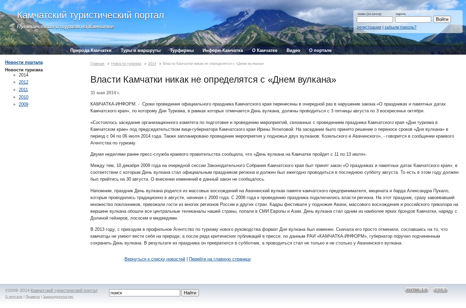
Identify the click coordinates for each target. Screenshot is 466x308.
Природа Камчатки (91, 50)
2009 (23, 104)
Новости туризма (126, 63)
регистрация (369, 27)
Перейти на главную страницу (220, 259)
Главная (97, 63)
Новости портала (24, 62)
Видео (293, 50)
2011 (23, 89)
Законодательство (58, 296)
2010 (23, 97)
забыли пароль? (400, 27)
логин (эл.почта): (370, 14)
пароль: (401, 14)
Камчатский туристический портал (90, 15)
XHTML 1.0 (416, 290)
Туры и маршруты (141, 50)
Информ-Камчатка (223, 50)
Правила (33, 296)
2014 (152, 63)
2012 (23, 82)
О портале (320, 50)
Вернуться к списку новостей (155, 259)
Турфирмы (182, 50)
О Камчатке (264, 50)
